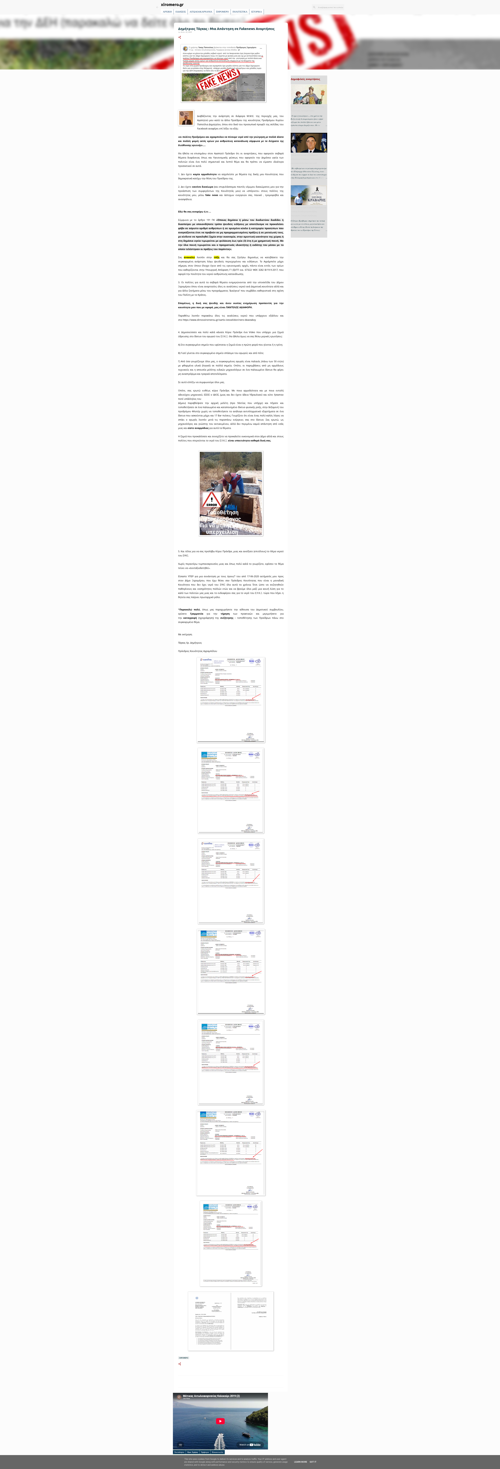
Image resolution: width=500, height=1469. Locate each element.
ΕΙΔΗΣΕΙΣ (181, 11)
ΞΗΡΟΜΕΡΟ (222, 11)
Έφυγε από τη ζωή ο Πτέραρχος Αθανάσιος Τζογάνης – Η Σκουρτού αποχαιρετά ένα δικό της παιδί (306, 159)
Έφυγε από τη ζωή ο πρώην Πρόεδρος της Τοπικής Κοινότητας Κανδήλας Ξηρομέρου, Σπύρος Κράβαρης (309, 212)
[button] (179, 37)
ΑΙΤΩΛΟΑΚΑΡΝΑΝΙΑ (201, 11)
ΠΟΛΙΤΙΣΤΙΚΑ (240, 11)
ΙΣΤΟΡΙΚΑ (256, 11)
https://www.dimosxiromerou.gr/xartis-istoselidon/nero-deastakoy (219, 319)
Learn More (300, 1462)
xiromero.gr (172, 4)
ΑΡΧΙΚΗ (167, 11)
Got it (313, 1462)
